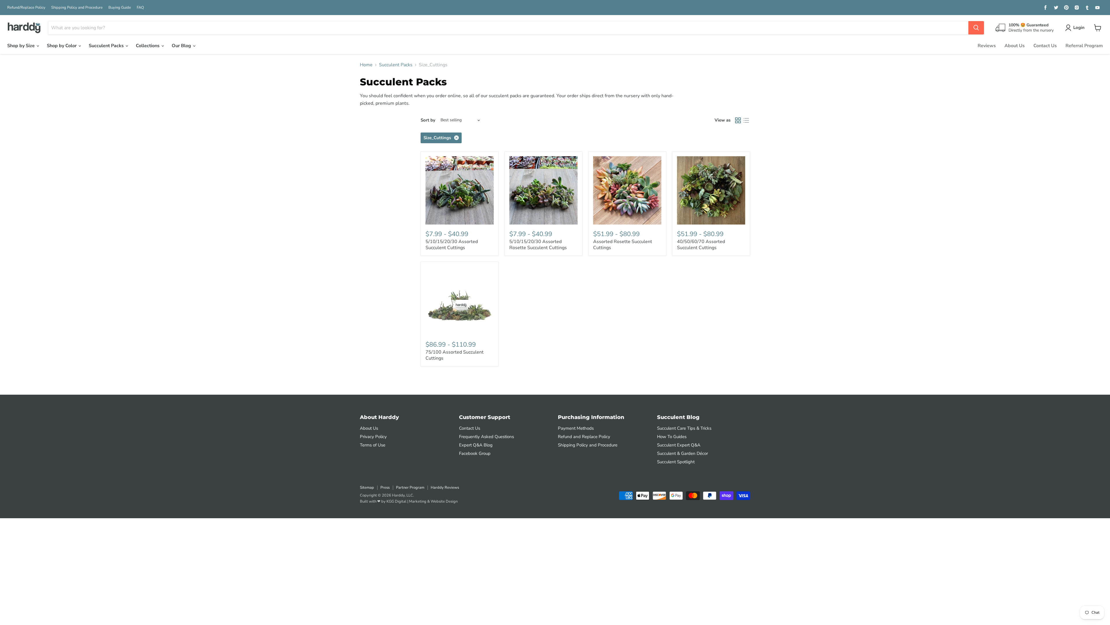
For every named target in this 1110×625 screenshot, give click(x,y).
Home (366, 64)
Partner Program (410, 487)
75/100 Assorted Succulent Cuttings (455, 355)
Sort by (428, 120)
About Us (1014, 46)
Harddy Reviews (445, 487)
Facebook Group (475, 453)
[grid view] (738, 120)
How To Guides (672, 437)
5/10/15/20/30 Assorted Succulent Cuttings (452, 244)
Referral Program (1084, 46)
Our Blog (182, 46)
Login (1079, 27)
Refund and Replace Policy (584, 437)
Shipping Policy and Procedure (77, 7)
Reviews (987, 46)
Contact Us (1045, 46)
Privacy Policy (373, 437)
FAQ (140, 7)
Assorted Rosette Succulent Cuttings (622, 244)
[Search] (976, 27)
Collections (148, 46)
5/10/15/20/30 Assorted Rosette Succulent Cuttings (538, 244)
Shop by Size (21, 46)
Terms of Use (372, 445)
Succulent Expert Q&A (678, 445)
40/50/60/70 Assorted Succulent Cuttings (701, 244)
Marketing (417, 501)
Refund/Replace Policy (26, 7)
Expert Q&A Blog (476, 445)
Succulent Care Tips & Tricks (684, 428)
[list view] (746, 120)
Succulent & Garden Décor (682, 453)
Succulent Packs (107, 46)
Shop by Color (62, 46)
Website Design (444, 501)
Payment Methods (576, 428)
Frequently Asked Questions (486, 437)
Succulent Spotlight (676, 462)
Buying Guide (119, 7)
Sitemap (367, 487)
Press (385, 487)
